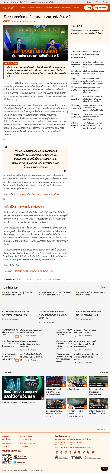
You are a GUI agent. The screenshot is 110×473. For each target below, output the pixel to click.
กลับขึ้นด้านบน (101, 430)
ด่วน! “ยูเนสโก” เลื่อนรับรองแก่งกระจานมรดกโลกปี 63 (36, 194)
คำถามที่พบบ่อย (6, 439)
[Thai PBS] (8, 7)
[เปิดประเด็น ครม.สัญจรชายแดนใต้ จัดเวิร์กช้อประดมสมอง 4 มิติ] (76, 73)
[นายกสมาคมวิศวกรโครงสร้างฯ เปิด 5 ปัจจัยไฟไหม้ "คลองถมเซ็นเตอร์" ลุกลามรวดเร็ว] (76, 98)
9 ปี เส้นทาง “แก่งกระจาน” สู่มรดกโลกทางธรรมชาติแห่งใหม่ (28, 271)
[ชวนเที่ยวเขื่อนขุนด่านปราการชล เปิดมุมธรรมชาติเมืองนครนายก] (77, 403)
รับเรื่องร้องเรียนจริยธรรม (27, 443)
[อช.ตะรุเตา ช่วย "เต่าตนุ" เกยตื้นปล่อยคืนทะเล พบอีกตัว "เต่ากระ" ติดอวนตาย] (64, 345)
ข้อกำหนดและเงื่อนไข (26, 436)
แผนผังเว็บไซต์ (6, 436)
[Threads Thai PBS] (70, 452)
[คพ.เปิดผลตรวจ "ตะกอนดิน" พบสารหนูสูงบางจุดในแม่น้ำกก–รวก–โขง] (64, 357)
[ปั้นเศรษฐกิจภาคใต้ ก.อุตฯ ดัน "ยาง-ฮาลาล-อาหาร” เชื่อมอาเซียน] (76, 89)
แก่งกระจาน (29, 279)
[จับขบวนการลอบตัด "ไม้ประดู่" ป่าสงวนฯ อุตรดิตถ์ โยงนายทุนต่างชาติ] (18, 300)
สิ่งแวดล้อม (7, 21)
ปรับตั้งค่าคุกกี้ (24, 446)
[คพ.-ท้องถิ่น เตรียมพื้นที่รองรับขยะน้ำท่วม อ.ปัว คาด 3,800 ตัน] (10, 357)
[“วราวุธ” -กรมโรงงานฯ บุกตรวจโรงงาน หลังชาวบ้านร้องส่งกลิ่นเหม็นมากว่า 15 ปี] (55, 300)
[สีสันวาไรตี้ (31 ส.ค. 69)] (77, 381)
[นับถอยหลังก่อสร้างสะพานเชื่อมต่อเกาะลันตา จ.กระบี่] (98, 381)
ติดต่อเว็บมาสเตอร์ (25, 439)
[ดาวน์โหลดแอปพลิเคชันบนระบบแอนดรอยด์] (20, 462)
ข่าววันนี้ (19, 279)
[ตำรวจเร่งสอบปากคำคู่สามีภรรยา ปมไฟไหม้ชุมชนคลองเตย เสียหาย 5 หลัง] (76, 64)
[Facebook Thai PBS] (56, 452)
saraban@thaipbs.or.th (82, 447)
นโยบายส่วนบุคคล (7, 443)
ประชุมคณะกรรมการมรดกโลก (54, 279)
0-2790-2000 (62, 442)
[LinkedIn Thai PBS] (93, 452)
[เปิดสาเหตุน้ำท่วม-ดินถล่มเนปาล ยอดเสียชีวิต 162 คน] (10, 333)
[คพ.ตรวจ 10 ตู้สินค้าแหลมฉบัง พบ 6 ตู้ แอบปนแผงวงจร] (64, 333)
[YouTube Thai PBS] (79, 452)
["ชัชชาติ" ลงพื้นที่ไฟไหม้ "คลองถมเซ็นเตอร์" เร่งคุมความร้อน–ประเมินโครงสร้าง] (76, 116)
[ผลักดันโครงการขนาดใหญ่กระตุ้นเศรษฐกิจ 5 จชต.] (56, 403)
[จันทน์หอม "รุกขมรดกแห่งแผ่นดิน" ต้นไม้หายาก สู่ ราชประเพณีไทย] (10, 345)
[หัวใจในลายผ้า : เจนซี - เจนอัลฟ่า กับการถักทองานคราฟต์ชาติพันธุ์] (56, 381)
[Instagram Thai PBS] (65, 452)
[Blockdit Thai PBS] (88, 452)
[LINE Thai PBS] (74, 452)
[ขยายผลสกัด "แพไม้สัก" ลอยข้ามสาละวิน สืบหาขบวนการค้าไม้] (92, 300)
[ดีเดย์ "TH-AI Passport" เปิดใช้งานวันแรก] (23, 388)
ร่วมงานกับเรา (6, 446)
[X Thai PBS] (61, 452)
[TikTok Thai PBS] (84, 452)
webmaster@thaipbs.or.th (71, 445)
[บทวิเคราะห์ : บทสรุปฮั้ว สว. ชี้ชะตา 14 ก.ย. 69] (98, 403)
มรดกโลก (39, 279)
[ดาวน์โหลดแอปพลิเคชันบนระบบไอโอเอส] (20, 456)
